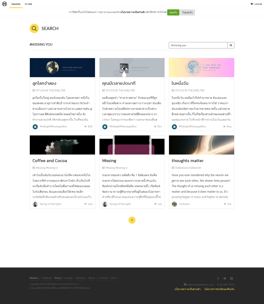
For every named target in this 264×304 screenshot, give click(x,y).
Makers (15, 4)
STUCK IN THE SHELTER (50, 90)
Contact (103, 277)
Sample (69, 277)
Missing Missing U (47, 167)
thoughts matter (188, 160)
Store (28, 4)
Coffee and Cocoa (50, 160)
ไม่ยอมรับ (187, 12)
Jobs (113, 277)
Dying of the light (50, 204)
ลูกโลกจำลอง (44, 83)
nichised (184, 204)
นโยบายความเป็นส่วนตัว (132, 12)
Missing (109, 160)
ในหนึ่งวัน (180, 83)
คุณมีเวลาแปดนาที (118, 83)
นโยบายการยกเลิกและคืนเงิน (219, 289)
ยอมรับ (173, 12)
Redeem (80, 277)
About (91, 277)
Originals (47, 277)
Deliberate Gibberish (188, 167)
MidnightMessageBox (53, 126)
